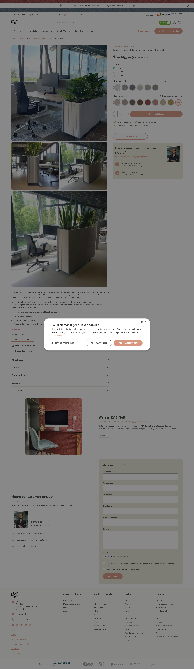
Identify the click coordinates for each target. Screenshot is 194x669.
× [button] (145, 322)
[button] (63, 343)
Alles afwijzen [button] (99, 343)
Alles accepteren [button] (128, 343)
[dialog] (97, 334)
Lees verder (56, 335)
